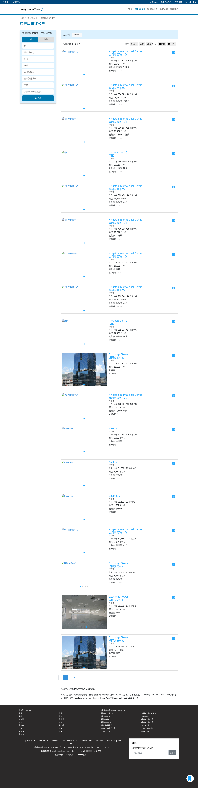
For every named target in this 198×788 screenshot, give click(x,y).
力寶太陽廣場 (147, 728)
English (188, 2)
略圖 (163, 44)
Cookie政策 (82, 755)
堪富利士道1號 (107, 713)
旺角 (60, 731)
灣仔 (20, 722)
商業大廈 (164, 9)
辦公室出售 (152, 9)
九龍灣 (76, 35)
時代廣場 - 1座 (147, 719)
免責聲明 (59, 755)
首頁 (130, 9)
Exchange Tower (118, 354)
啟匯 (111, 155)
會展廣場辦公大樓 (148, 713)
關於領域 (100, 740)
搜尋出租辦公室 (48, 18)
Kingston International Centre (125, 51)
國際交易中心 (116, 357)
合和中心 (145, 716)
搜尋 (39, 98)
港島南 (21, 725)
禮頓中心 (105, 719)
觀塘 (60, 716)
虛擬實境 (56, 740)
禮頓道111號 (106, 722)
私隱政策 (70, 755)
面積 (142, 44)
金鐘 (20, 716)
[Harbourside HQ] (65, 152)
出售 (46, 39)
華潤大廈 (145, 731)
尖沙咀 (61, 725)
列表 (172, 44)
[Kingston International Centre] (70, 51)
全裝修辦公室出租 (70, 740)
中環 (20, 713)
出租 (30, 39)
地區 (149, 44)
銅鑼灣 (21, 719)
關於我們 (174, 9)
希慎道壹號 (106, 716)
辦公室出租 (140, 9)
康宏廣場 (145, 725)
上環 (60, 713)
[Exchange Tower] (84, 369)
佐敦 (60, 728)
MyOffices (154, 2)
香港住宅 (6, 2)
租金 (133, 44)
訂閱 (172, 753)
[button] (104, 63)
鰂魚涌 (21, 731)
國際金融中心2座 (108, 728)
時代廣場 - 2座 (147, 722)
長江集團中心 (106, 725)
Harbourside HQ (118, 152)
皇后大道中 (106, 731)
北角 (20, 728)
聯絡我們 (111, 740)
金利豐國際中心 (118, 54)
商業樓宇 (16, 2)
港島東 (21, 734)
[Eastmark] (67, 428)
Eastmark (114, 428)
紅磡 (60, 722)
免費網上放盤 (166, 2)
